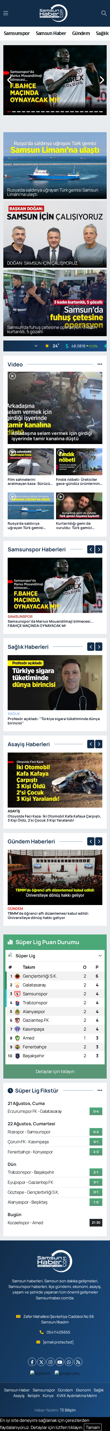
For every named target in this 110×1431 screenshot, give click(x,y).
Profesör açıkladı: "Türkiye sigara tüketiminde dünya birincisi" (54, 720)
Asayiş (14, 811)
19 (96, 111)
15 (77, 111)
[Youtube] (60, 1362)
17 (87, 111)
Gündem (81, 33)
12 (62, 111)
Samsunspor (17, 33)
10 (52, 111)
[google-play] (67, 1374)
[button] (10, 80)
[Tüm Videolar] (99, 364)
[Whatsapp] (69, 1362)
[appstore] (40, 1374)
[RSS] (78, 1362)
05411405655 (58, 1332)
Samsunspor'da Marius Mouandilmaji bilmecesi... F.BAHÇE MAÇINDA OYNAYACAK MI (50, 623)
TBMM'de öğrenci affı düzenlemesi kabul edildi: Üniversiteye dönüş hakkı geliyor (48, 915)
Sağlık (102, 33)
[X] (41, 1362)
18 (91, 111)
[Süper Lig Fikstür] (99, 1090)
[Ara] (104, 13)
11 (57, 111)
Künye (48, 1395)
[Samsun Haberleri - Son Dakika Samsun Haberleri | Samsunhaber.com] (53, 13)
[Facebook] (32, 1362)
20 (101, 111)
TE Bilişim (68, 1409)
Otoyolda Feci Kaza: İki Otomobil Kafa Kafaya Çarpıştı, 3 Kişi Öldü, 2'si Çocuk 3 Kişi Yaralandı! (54, 818)
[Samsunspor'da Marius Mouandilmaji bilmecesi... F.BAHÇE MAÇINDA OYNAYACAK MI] (55, 585)
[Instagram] (50, 1362)
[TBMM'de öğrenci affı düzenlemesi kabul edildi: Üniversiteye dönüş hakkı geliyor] (55, 877)
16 (82, 111)
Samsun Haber (51, 33)
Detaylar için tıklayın (55, 1071)
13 (67, 111)
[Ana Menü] (5, 13)
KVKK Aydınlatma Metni (77, 1395)
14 (72, 111)
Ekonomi (83, 1389)
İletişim (34, 1395)
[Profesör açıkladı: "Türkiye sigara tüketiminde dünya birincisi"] (55, 682)
